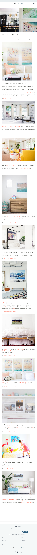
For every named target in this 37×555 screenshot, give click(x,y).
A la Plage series (6, 218)
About (2, 537)
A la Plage (22, 500)
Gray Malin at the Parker (12, 499)
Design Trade (22, 538)
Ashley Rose (9, 424)
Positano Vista (4, 306)
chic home (3, 303)
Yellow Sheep (4, 350)
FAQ (2, 544)
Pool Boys (31, 500)
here (19, 131)
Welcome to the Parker (20, 427)
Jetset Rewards (4, 541)
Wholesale (21, 537)
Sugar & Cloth (15, 424)
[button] (2, 4)
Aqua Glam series (17, 464)
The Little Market (17, 216)
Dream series (12, 350)
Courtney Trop (6, 349)
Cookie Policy (22, 544)
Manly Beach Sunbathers (29, 128)
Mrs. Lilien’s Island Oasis (7, 134)
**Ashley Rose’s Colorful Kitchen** (9, 386)
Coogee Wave (19, 128)
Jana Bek (3, 497)
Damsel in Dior (28, 302)
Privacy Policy (22, 541)
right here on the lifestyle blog (28, 92)
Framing (3, 538)
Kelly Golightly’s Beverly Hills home (8, 461)
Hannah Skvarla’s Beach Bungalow (9, 173)
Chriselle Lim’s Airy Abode (8, 98)
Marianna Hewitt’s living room (7, 382)
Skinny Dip (21, 168)
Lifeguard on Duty (26, 168)
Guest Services (4, 543)
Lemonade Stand (10, 427)
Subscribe (25, 531)
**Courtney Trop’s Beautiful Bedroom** (10, 311)
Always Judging (20, 349)
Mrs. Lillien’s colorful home (11, 165)
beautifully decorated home (26, 502)
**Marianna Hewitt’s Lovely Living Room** (11, 355)
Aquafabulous (8, 464)
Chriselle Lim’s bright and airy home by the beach (11, 126)
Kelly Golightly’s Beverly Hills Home (9, 431)
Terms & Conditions (23, 540)
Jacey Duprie (4, 302)
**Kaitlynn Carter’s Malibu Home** (9, 222)
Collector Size (4, 540)
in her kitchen (9, 425)
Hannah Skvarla (9, 216)
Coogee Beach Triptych (23, 382)
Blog (20, 543)
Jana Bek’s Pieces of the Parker (9, 468)
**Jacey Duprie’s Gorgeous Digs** (9, 258)
